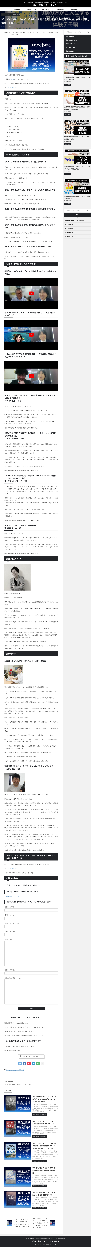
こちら (12, 79)
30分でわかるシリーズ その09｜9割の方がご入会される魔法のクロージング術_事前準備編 (44, 1099)
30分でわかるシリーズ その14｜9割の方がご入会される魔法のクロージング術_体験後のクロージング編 (44, 1145)
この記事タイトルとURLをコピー (32, 1056)
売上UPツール (45, 9)
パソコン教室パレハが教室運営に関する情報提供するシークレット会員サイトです (45, 1238)
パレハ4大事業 (60, 9)
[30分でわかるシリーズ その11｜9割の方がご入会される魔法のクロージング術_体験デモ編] (33, 1063)
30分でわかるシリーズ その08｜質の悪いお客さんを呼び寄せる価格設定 (43, 1170)
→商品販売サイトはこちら (12, 897)
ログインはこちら (12, 87)
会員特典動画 (17, 9)
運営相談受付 (73, 9)
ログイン (21, 1084)
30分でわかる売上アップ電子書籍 (15, 1070)
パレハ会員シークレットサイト (45, 5)
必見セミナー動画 (31, 9)
